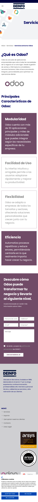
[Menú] (2, 6)
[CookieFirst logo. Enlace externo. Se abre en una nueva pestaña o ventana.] (2, 477)
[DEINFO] (19, 6)
